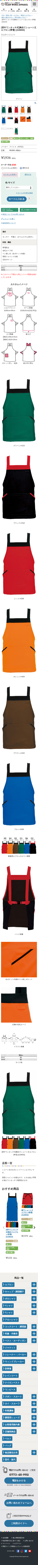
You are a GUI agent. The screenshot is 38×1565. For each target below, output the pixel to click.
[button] (3, 1227)
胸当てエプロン (26, 15)
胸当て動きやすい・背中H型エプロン (13, 17)
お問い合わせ (28, 1541)
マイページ (4, 10)
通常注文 (28, 174)
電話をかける (19, 1480)
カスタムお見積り (10, 174)
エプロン (16, 15)
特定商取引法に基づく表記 (11, 1541)
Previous (3, 68)
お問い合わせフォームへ (19, 1503)
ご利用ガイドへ (19, 1523)
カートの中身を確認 (25, 193)
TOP (2, 15)
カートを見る (11, 11)
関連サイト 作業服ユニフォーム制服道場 (16, 1546)
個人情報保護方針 (18, 1538)
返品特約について (9, 223)
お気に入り (19, 11)
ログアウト (18, 1543)
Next (34, 68)
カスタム (34, 11)
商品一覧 (26, 11)
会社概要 (5, 1538)
